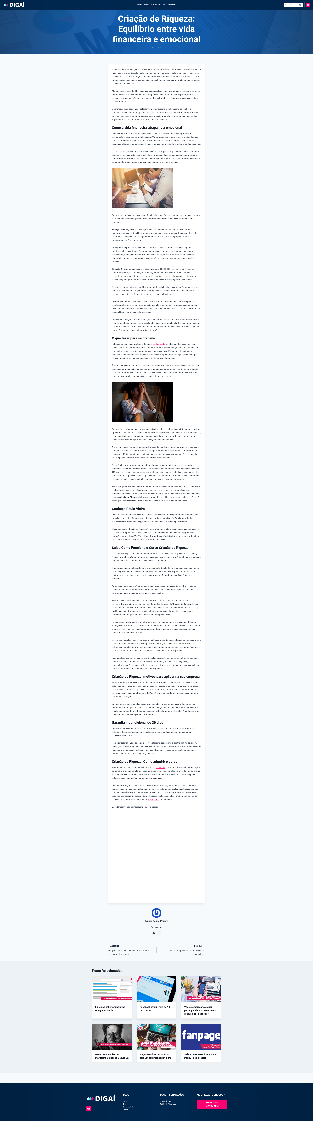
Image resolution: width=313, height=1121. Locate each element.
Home (139, 5)
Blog (146, 5)
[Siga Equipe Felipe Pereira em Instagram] (159, 933)
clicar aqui (160, 767)
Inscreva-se (153, 799)
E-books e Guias (158, 5)
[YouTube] (308, 5)
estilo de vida (159, 344)
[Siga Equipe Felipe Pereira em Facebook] (154, 933)
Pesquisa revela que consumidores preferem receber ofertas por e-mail (128, 950)
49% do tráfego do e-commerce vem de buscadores (186, 950)
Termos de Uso (165, 1101)
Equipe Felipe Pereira (156, 921)
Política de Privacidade (168, 1104)
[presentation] (112, 989)
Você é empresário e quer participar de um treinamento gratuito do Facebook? (200, 1010)
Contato (172, 5)
